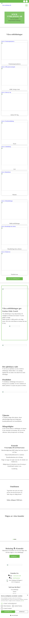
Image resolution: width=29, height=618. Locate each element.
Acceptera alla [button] (8, 611)
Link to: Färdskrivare (5, 251)
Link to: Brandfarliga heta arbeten (8, 226)
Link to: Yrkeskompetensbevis (7, 41)
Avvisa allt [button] (21, 611)
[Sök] (20, 5)
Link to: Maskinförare (6, 172)
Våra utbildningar (14, 589)
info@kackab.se (16, 578)
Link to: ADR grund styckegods (8, 66)
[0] (23, 5)
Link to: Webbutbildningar (7, 201)
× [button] (27, 595)
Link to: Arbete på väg (6, 92)
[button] (14, 615)
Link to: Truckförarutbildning (7, 121)
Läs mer (22, 600)
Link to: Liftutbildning (6, 146)
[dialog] (14, 606)
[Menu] (26, 5)
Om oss (14, 593)
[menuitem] (20, 5)
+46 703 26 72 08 (17, 575)
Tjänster (14, 591)
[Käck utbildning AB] (11, 5)
